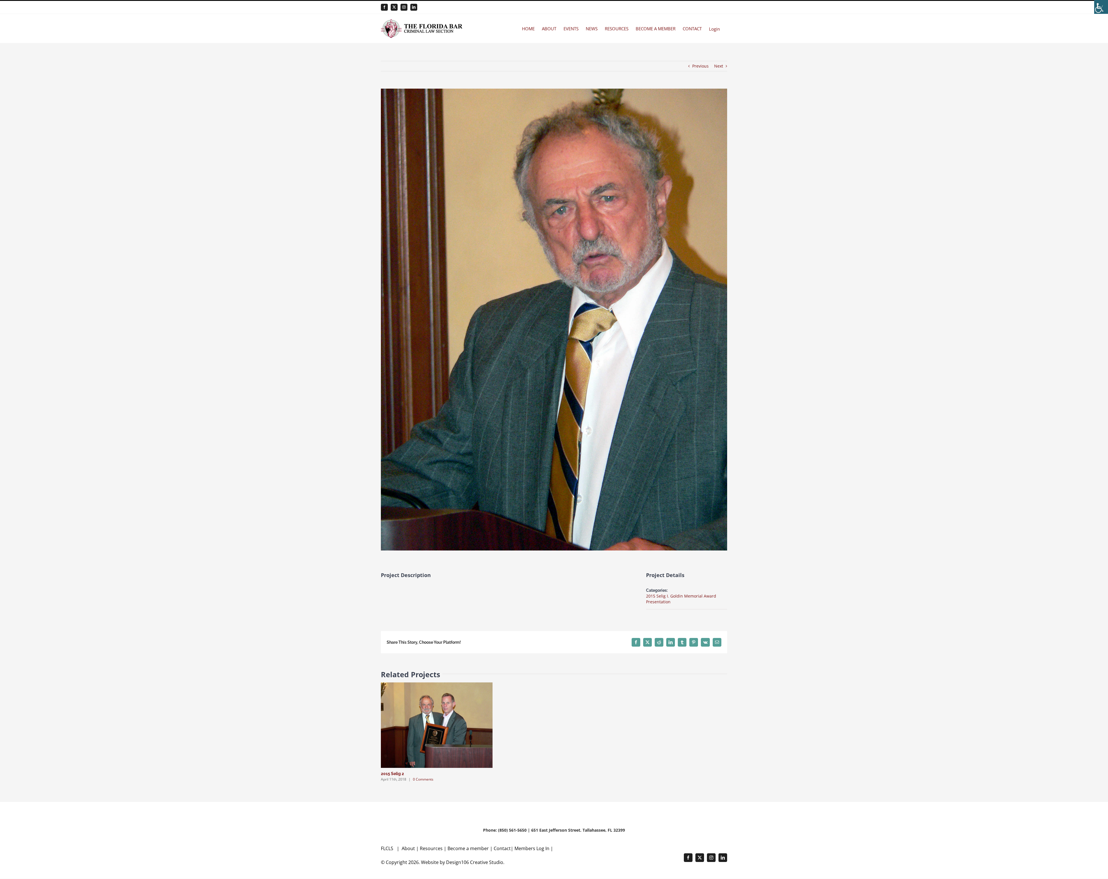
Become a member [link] (469, 848)
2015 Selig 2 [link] (392, 773)
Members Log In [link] (531, 848)
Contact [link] (502, 848)
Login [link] (714, 29)
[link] (1101, 7)
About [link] (409, 848)
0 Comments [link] (423, 779)
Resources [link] (431, 848)
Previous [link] (700, 66)
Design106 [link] (457, 862)
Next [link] (718, 66)
